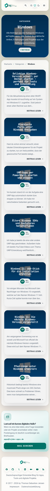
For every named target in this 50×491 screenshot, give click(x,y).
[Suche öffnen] (25, 5)
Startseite (8, 64)
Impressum (14, 487)
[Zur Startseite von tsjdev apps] (25, 462)
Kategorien (19, 64)
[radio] (31, 5)
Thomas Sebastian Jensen (32, 483)
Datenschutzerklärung (30, 487)
